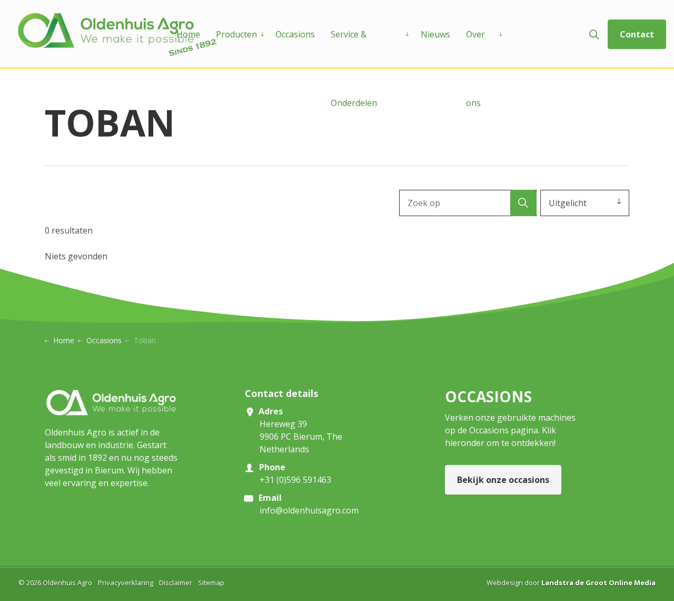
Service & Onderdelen (354, 48)
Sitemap (211, 582)
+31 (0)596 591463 (295, 480)
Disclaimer (175, 582)
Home (188, 34)
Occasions (295, 34)
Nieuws (435, 34)
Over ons (475, 48)
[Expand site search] (594, 34)
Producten (236, 34)
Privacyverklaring (125, 582)
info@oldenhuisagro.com (309, 510)
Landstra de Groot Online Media (598, 582)
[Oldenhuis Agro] (118, 34)
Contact (637, 34)
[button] (523, 203)
